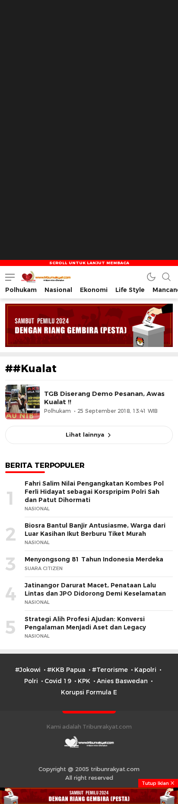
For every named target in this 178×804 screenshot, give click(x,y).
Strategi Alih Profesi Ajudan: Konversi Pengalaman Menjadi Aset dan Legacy (85, 623)
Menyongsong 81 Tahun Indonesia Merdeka (94, 559)
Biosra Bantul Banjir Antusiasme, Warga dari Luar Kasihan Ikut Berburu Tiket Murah (95, 529)
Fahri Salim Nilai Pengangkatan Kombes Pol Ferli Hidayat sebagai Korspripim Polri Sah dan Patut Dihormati (94, 491)
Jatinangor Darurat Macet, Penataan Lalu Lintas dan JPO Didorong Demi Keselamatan (95, 589)
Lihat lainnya (85, 434)
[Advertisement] (89, 89)
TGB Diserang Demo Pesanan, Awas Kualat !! (104, 398)
